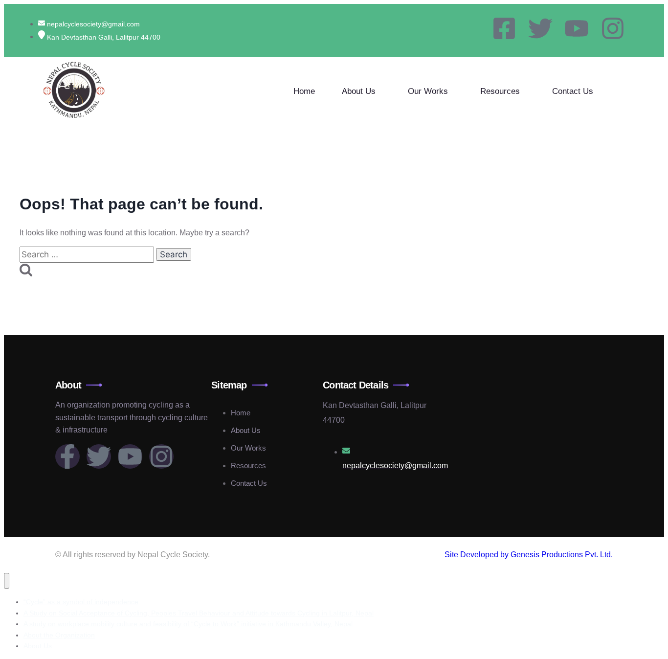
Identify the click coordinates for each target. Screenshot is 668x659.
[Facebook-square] (504, 28)
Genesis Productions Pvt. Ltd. (562, 554)
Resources (500, 91)
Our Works (428, 91)
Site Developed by (478, 554)
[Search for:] (88, 254)
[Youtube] (576, 28)
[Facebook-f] (67, 456)
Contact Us (572, 91)
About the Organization (59, 635)
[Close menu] (6, 581)
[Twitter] (540, 28)
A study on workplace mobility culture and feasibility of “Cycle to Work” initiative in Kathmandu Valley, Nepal (188, 624)
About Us (359, 91)
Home (304, 91)
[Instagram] (613, 28)
